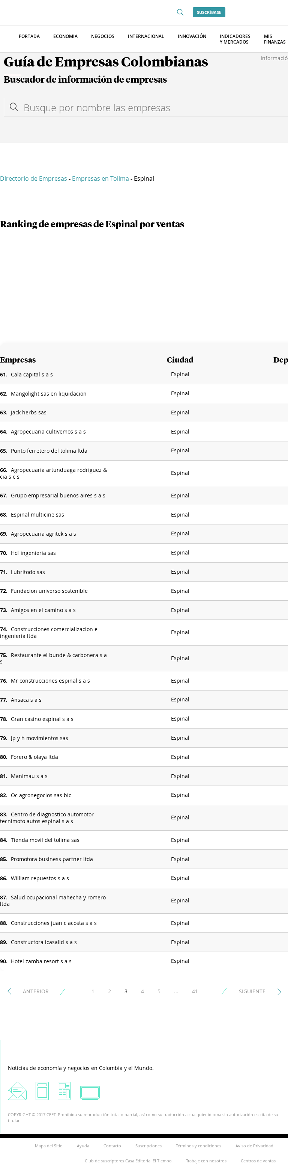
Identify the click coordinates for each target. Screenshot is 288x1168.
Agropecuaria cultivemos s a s (48, 431)
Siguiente (252, 991)
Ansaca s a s (26, 699)
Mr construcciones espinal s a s (50, 680)
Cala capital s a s (32, 374)
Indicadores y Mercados (235, 39)
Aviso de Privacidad (254, 1145)
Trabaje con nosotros (206, 1160)
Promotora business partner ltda (52, 859)
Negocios (102, 36)
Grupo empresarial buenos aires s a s (58, 495)
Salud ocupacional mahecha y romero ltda (53, 901)
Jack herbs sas (28, 412)
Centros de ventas (258, 1160)
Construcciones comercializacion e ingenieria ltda (49, 632)
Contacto (112, 1145)
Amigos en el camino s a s (43, 609)
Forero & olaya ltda (34, 756)
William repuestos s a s (40, 878)
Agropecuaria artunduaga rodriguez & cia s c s (53, 473)
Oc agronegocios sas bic (41, 795)
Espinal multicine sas (37, 514)
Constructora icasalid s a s (44, 942)
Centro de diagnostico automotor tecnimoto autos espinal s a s (47, 818)
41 (195, 991)
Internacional (146, 36)
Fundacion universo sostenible (49, 590)
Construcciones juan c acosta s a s (54, 922)
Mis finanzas (275, 39)
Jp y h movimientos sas (39, 738)
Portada (29, 36)
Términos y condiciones (198, 1145)
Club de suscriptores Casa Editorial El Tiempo (128, 1160)
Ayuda (83, 1145)
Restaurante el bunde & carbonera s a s (53, 658)
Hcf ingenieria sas (33, 552)
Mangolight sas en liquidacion (49, 393)
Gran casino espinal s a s (42, 718)
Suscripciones (148, 1145)
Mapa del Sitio (49, 1145)
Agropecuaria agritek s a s (43, 533)
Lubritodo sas (28, 572)
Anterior (36, 991)
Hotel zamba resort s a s (41, 961)
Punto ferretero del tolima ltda (49, 450)
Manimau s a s (29, 776)
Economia (65, 36)
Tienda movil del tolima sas (45, 839)
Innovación (192, 36)
